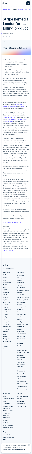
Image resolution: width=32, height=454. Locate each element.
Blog (4, 401)
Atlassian (6, 117)
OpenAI (10, 119)
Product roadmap (22, 396)
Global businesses (23, 297)
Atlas (4, 280)
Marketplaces (21, 302)
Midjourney (9, 121)
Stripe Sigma (7, 341)
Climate (5, 295)
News (15, 9)
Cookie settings (8, 425)
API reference (21, 376)
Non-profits (21, 336)
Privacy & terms (8, 411)
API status (20, 379)
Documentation (22, 374)
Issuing (5, 317)
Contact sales (21, 406)
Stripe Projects (22, 386)
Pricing (5, 277)
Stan (11, 117)
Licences (5, 420)
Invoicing (5, 314)
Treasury (5, 349)
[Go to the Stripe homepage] (5, 265)
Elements (6, 305)
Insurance (20, 329)
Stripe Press (21, 403)
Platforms (20, 309)
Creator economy (22, 317)
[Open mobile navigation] (28, 3)
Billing (4, 287)
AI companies (21, 314)
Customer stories (8, 398)
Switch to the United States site (13, 449)
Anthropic (16, 119)
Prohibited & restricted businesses (6, 415)
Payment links (7, 326)
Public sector (21, 343)
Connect (5, 297)
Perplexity (23, 119)
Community (6, 403)
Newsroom (7, 9)
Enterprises (21, 275)
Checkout (6, 292)
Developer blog (22, 389)
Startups (20, 278)
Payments (6, 329)
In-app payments (22, 300)
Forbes (17, 104)
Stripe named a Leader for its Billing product (15, 23)
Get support (6, 435)
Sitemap (5, 422)
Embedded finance (23, 290)
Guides (5, 396)
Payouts (5, 331)
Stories (20, 9)
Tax (4, 344)
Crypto (5, 300)
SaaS (19, 312)
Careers (19, 398)
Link (4, 319)
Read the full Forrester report (12, 222)
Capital (5, 290)
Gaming (19, 322)
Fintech (19, 319)
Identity (5, 312)
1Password (13, 106)
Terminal (5, 346)
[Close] (28, 445)
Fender (22, 106)
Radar (4, 334)
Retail (19, 346)
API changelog (21, 381)
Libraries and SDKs (23, 384)
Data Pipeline (7, 302)
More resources (8, 427)
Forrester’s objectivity (10, 250)
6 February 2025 (8, 33)
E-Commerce (21, 287)
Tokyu (15, 117)
